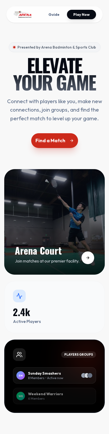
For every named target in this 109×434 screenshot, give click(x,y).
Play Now (81, 14)
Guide (54, 14)
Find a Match (50, 140)
